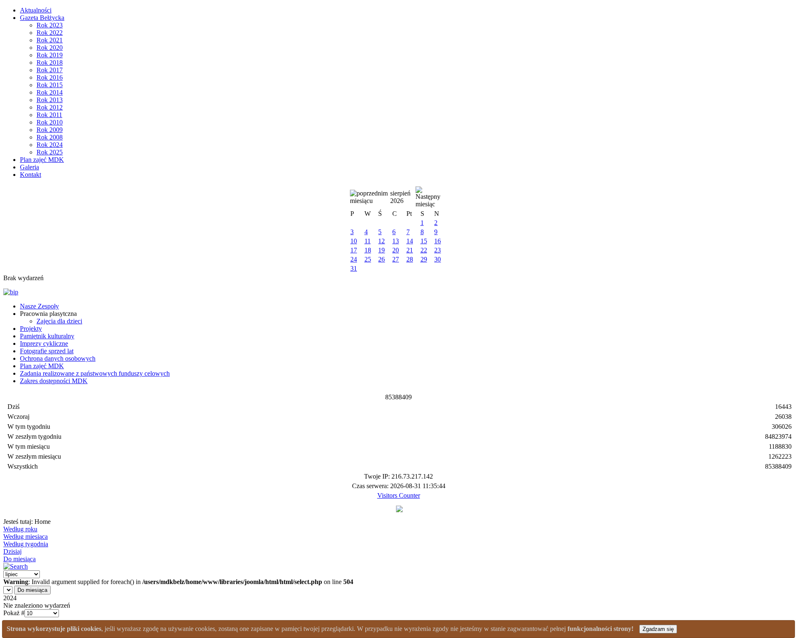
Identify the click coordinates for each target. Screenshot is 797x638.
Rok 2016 (50, 77)
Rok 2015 (50, 84)
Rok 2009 (50, 129)
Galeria (29, 167)
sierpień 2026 (400, 197)
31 (353, 268)
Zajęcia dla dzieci (59, 321)
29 (424, 259)
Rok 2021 (50, 40)
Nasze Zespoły (39, 306)
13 (395, 240)
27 (395, 259)
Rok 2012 (50, 107)
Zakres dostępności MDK (54, 380)
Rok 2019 (50, 55)
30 (437, 259)
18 (367, 250)
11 (367, 240)
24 (353, 259)
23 (437, 250)
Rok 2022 (50, 32)
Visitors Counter (398, 495)
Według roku (20, 529)
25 (367, 259)
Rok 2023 (50, 25)
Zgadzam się (658, 629)
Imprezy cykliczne (44, 343)
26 (381, 259)
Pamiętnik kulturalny (47, 336)
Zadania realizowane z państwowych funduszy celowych (95, 373)
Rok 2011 (49, 114)
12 (381, 240)
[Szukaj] (15, 566)
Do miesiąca (19, 558)
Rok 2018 (50, 62)
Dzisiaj (12, 551)
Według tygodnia (25, 544)
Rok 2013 (50, 99)
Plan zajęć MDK (42, 159)
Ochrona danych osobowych (57, 358)
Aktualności (35, 10)
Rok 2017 (50, 69)
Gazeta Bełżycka (42, 17)
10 (353, 240)
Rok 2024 (50, 144)
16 (437, 240)
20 (395, 250)
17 (353, 250)
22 (424, 250)
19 (381, 250)
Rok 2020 (50, 47)
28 (409, 259)
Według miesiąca (25, 536)
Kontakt (30, 174)
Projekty (31, 328)
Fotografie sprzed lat (46, 350)
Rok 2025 (50, 152)
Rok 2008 (50, 137)
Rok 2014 (50, 92)
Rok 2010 (50, 122)
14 (409, 240)
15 (424, 240)
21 (409, 250)
